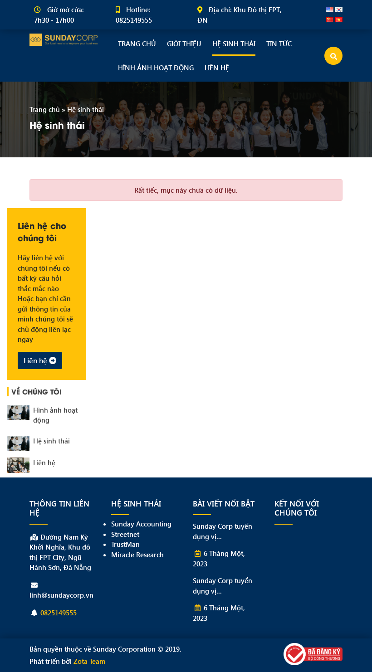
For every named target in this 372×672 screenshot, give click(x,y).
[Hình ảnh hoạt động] (18, 412)
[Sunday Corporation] (63, 38)
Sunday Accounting (141, 523)
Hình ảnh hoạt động (156, 67)
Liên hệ (217, 67)
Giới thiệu (184, 43)
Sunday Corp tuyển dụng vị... (222, 531)
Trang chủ (137, 43)
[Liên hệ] (18, 465)
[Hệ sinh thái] (18, 443)
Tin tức (279, 43)
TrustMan (125, 544)
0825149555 (58, 612)
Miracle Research (137, 554)
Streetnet (125, 534)
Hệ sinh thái (233, 43)
